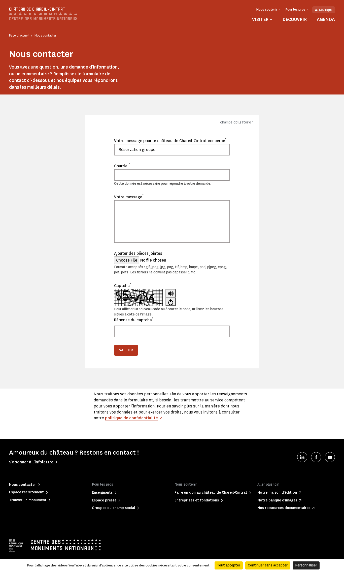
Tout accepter (228, 565)
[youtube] (330, 457)
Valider (126, 350)
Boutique (325, 10)
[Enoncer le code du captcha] (170, 293)
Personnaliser (306, 565)
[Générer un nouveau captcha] (170, 301)
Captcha (122, 285)
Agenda (326, 19)
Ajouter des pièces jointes (138, 253)
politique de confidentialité (131, 418)
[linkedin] (302, 457)
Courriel (122, 166)
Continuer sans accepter (268, 565)
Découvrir (295, 19)
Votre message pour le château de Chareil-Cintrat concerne (170, 140)
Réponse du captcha (133, 320)
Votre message (129, 197)
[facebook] (316, 457)
